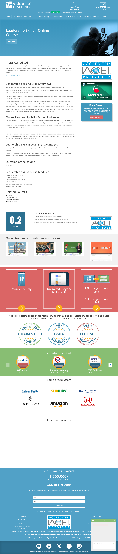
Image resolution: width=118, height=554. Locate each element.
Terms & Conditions (74, 551)
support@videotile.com (103, 10)
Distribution (57, 17)
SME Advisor (23, 370)
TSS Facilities (95, 370)
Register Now (21, 528)
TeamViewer (84, 551)
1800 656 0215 (74, 10)
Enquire (11, 41)
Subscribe (59, 506)
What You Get (29, 17)
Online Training (43, 17)
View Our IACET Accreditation (13, 75)
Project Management (12, 202)
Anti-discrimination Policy (61, 551)
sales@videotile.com (103, 8)
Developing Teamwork (12, 199)
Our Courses (17, 17)
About (95, 17)
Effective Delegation (11, 197)
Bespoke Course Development (22, 526)
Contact (104, 17)
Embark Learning (59, 370)
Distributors (22, 524)
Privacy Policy (50, 551)
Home (8, 17)
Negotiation (9, 195)
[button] (7, 365)
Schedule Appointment (96, 117)
